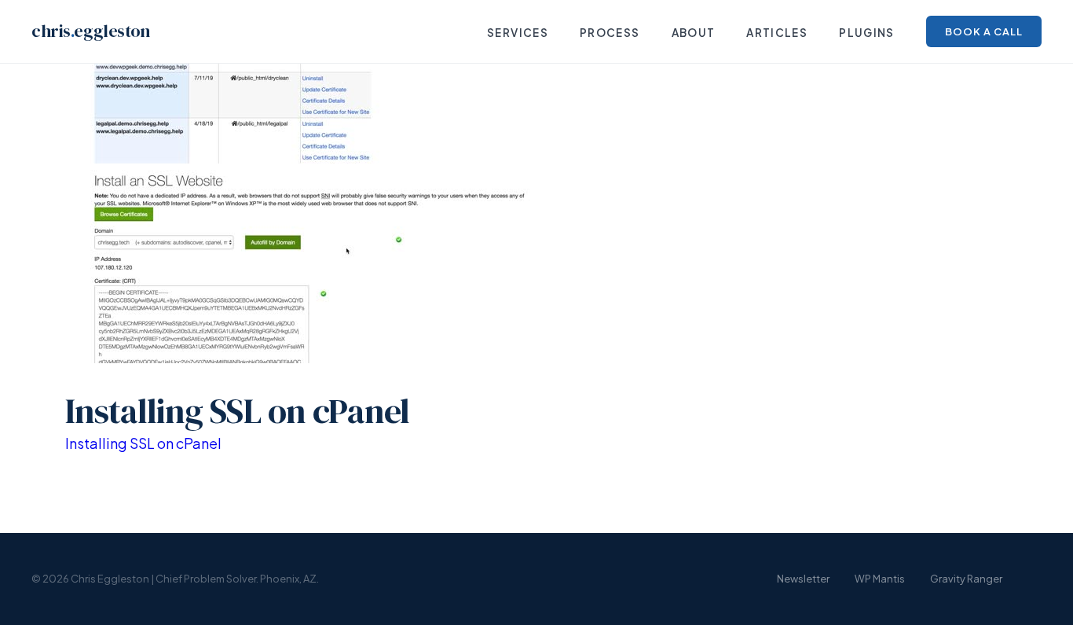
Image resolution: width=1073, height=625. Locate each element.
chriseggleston (90, 31)
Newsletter (803, 578)
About (694, 32)
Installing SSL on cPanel (143, 443)
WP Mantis (880, 578)
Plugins (867, 32)
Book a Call (984, 31)
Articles (776, 32)
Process (610, 32)
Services (517, 32)
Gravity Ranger (966, 578)
